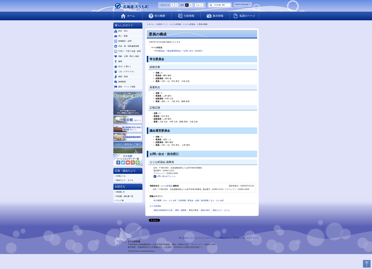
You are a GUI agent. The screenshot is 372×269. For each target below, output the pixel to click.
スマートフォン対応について (218, 238)
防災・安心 (123, 31)
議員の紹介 (205, 210)
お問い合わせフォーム (166, 176)
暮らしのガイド (124, 25)
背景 (182, 5)
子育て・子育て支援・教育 (129, 51)
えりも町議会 (176, 24)
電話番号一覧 (239, 238)
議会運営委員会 (174, 51)
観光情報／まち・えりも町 (212, 200)
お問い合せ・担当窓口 (193, 51)
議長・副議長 (180, 210)
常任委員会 (160, 51)
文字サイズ (165, 5)
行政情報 (189, 15)
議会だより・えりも (221, 210)
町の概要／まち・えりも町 (165, 200)
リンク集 (120, 200)
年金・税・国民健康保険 (128, 46)
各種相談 (122, 82)
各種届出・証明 (125, 41)
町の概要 (160, 15)
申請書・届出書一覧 (124, 196)
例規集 (120, 192)
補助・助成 (123, 76)
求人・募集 (123, 36)
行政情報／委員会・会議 (188, 200)
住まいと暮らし (125, 66)
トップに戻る (367, 264)
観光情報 (218, 15)
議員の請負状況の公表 (163, 210)
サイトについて (197, 238)
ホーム (131, 15)
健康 (120, 61)
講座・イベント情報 (126, 87)
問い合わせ (183, 238)
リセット (199, 5)
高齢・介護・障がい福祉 (128, 56)
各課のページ (247, 15)
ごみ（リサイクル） (126, 71)
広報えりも (121, 176)
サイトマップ (252, 238)
